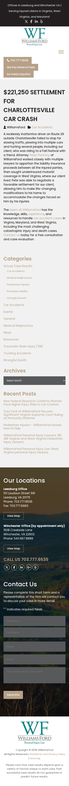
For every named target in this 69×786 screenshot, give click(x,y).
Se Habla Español (18, 74)
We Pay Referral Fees (21, 67)
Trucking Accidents (17, 353)
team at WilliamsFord (25, 210)
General (9, 319)
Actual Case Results (18, 266)
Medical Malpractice (19, 278)
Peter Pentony (39, 155)
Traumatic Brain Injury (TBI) (23, 346)
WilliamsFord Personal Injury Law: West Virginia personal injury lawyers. (31, 450)
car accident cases (47, 218)
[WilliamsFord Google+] (29, 567)
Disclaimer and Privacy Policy (47, 754)
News (7, 333)
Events (8, 312)
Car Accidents (42, 127)
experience (36, 214)
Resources (11, 339)
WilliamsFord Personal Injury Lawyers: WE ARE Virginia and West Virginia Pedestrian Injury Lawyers (33, 438)
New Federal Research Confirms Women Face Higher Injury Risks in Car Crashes (33, 402)
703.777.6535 (19, 60)
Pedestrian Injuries (18, 284)
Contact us (12, 235)
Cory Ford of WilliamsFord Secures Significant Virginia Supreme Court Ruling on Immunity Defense (33, 414)
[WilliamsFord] (34, 45)
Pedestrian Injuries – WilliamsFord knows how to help (32, 426)
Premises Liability (17, 291)
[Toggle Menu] (61, 51)
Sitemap (35, 758)
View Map (13, 516)
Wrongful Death (16, 298)
